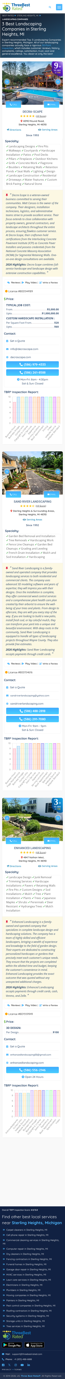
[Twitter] (9, 1365)
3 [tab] (32, 96)
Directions (15, 129)
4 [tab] (34, 96)
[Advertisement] (32, 1173)
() (41, 116)
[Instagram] (15, 1365)
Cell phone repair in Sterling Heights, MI (27, 1234)
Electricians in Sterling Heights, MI (24, 1284)
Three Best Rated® (30, 1376)
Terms (18, 1370)
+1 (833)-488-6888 (23, 1359)
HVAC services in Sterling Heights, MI (26, 1274)
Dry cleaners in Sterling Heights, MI (25, 1253)
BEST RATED (8, 15)
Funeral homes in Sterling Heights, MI (26, 1264)
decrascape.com (20, 357)
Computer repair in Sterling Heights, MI (27, 1248)
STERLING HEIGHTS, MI (27, 15)
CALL (14, 104)
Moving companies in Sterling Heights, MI (28, 1295)
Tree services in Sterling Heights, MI (25, 1326)
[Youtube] (22, 1365)
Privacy (7, 1370)
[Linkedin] (29, 1365)
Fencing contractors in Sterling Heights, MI (29, 1259)
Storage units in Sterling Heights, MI (25, 1321)
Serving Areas (50, 129)
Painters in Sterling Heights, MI (22, 1300)
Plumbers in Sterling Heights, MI (23, 1290)
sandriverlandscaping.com (27, 703)
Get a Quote (17, 340)
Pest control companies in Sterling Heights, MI (31, 1305)
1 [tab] (26, 96)
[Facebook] (3, 1365)
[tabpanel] (32, 83)
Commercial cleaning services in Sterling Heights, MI (31, 1242)
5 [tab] (37, 96)
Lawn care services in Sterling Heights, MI (28, 1279)
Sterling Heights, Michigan (37, 1222)
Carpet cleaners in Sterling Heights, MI (26, 1229)
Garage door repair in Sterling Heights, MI (28, 1269)
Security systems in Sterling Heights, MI (27, 1315)
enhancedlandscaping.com (27, 1062)
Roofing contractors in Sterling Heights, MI (29, 1310)
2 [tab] (29, 96)
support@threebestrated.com (27, 1354)
